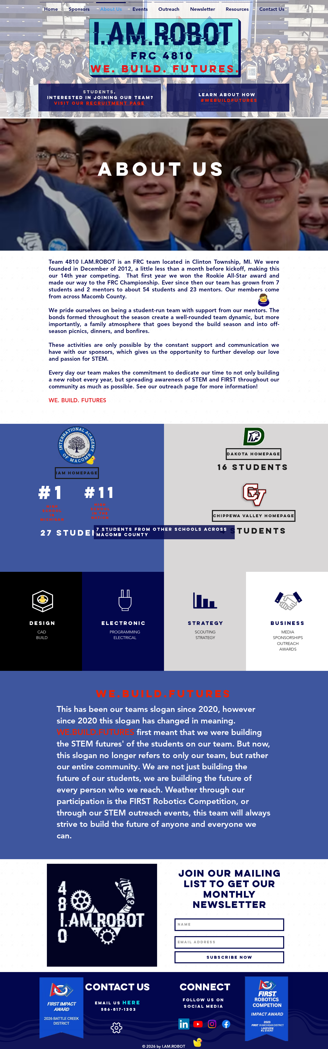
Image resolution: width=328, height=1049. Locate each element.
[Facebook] (226, 1024)
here (131, 1002)
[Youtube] (197, 1024)
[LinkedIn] (183, 1024)
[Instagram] (212, 1024)
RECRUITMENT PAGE (115, 103)
